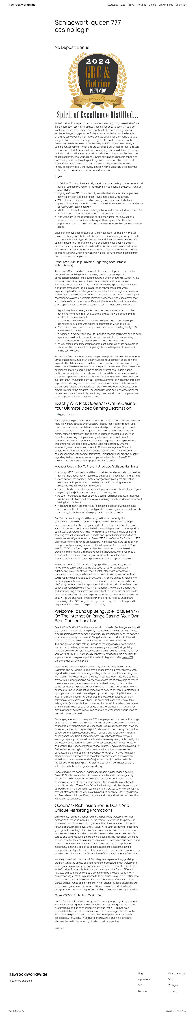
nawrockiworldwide (22, 5)
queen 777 (127, 657)
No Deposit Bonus (72, 47)
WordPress (181, 1011)
